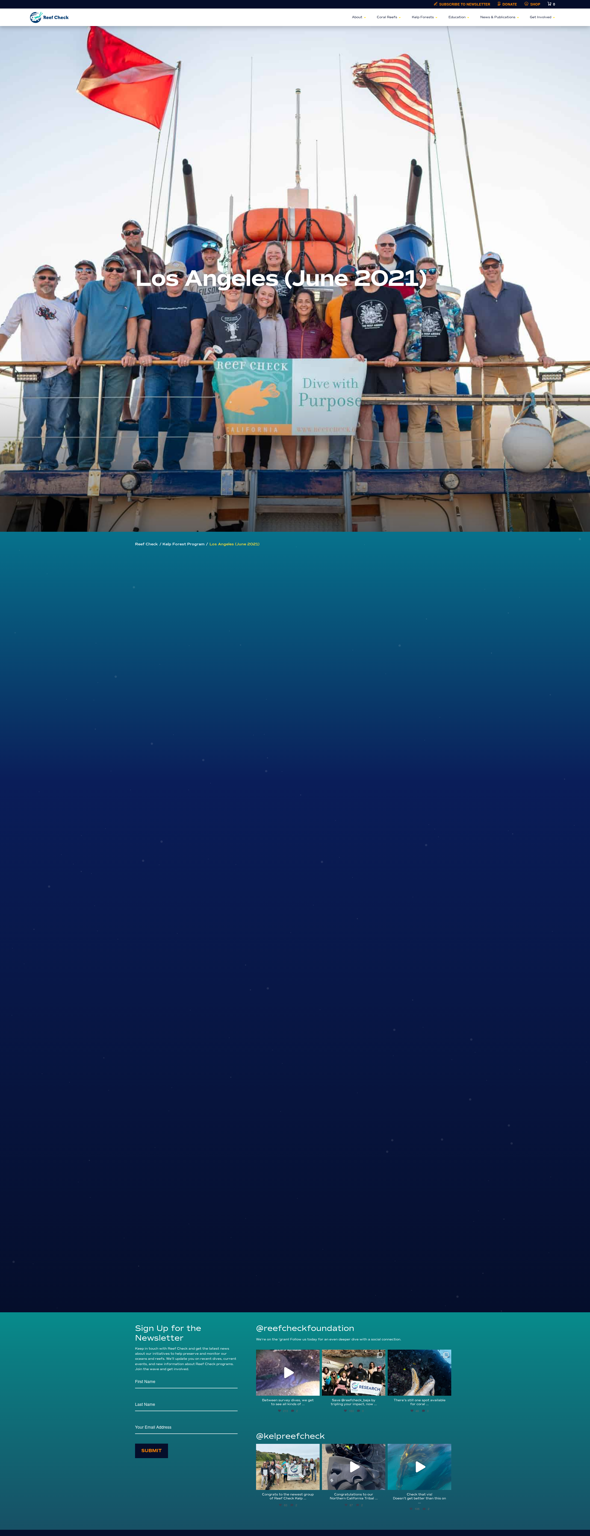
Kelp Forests (423, 17)
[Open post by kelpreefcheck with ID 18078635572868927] (288, 1467)
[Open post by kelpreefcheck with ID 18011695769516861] (354, 1467)
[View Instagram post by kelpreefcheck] (315, 1484)
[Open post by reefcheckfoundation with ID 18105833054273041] (419, 1373)
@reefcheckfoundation (305, 1328)
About (357, 17)
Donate (509, 4)
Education (457, 17)
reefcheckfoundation (287, 1354)
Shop (535, 4)
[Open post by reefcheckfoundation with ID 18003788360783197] (288, 1373)
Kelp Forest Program (183, 544)
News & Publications (497, 17)
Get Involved (540, 17)
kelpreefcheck (287, 1448)
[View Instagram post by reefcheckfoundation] (315, 1390)
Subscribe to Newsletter (464, 4)
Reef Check (146, 544)
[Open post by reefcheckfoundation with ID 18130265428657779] (354, 1373)
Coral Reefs (387, 17)
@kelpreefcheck (290, 1436)
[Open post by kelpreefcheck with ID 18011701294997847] (419, 1467)
